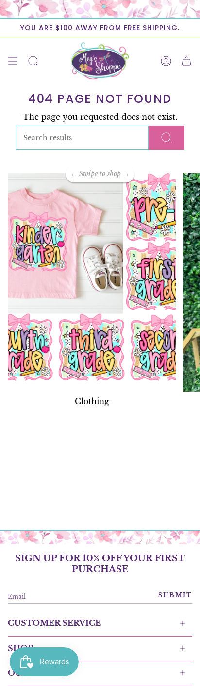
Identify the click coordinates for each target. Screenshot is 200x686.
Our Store (34, 673)
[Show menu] (12, 61)
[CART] (186, 61)
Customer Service (54, 623)
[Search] (166, 138)
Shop (20, 648)
